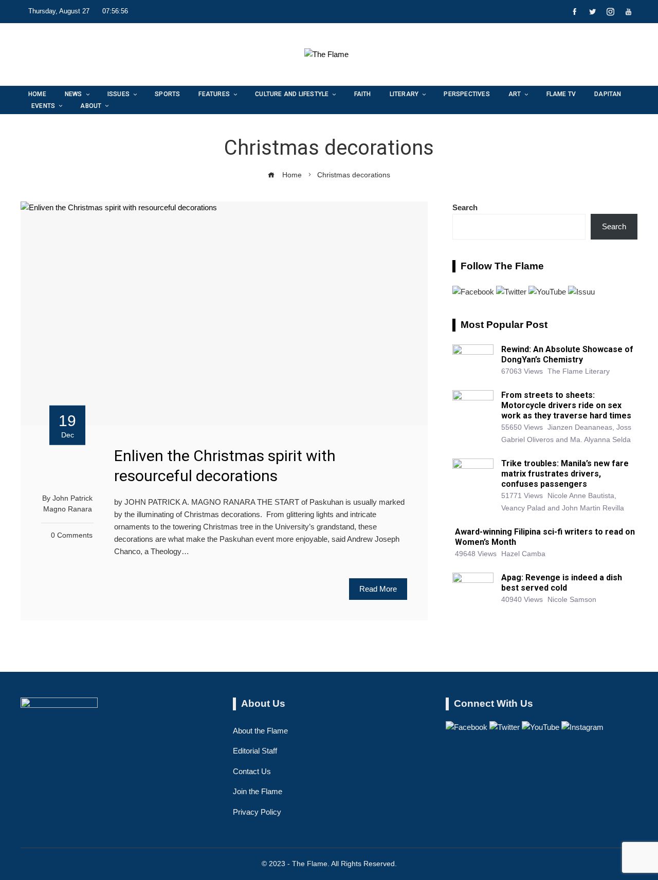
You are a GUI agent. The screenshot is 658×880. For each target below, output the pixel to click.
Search (465, 207)
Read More (378, 588)
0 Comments (72, 535)
